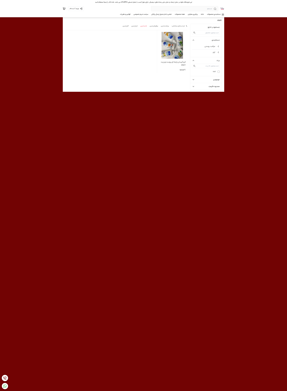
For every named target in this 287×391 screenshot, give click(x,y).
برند (218, 60)
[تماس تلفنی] (5, 378)
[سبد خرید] (64, 8)
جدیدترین (143, 26)
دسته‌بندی (216, 40)
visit (214, 72)
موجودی (216, 80)
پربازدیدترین (165, 26)
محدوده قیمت (214, 86)
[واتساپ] (5, 386)
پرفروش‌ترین (154, 26)
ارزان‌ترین (134, 26)
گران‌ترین (126, 26)
